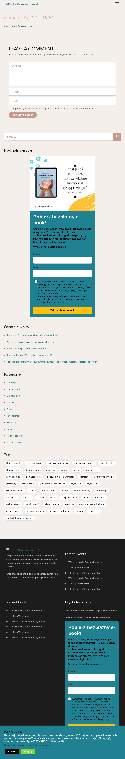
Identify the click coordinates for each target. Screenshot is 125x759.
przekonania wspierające (52, 483)
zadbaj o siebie (13, 511)
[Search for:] (62, 136)
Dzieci (10, 409)
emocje (64, 469)
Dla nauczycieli (14, 389)
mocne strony (92, 469)
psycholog (76, 483)
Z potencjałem (14, 442)
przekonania (28, 483)
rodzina (64, 490)
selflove (40, 497)
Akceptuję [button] (28, 751)
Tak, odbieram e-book (62, 310)
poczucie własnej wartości (60, 476)
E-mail (37, 254)
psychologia (93, 483)
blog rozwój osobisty (84, 463)
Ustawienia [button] (12, 751)
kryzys (77, 469)
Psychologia (13, 415)
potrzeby (83, 476)
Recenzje (11, 422)
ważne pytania (13, 504)
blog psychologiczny (58, 463)
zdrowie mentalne (35, 511)
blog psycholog (34, 463)
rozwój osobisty (82, 490)
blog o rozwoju (13, 463)
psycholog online (14, 490)
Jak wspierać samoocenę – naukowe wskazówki (30, 341)
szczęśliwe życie (69, 497)
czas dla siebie (107, 463)
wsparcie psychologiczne (91, 504)
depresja (50, 469)
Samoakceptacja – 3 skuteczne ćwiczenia (27, 348)
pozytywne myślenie (104, 476)
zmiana (79, 511)
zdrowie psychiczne (60, 511)
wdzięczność (32, 504)
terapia (86, 497)
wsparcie (69, 504)
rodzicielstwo (48, 490)
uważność (100, 497)
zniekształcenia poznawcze (19, 518)
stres (52, 497)
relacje (32, 490)
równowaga (102, 490)
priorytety (11, 483)
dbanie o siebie (33, 469)
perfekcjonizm (13, 476)
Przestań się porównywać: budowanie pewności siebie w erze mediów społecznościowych (52, 361)
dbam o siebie (13, 469)
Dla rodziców (13, 395)
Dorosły (11, 402)
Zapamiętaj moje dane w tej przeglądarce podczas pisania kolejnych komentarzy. (53, 108)
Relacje (10, 429)
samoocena (11, 497)
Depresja (11, 382)
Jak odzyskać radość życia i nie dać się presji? (29, 355)
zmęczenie (93, 511)
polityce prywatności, (101, 716)
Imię (35, 267)
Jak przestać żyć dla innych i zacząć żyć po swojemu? (33, 335)
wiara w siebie (51, 504)
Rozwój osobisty (15, 435)
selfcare (27, 497)
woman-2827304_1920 (28, 18)
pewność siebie (34, 476)
